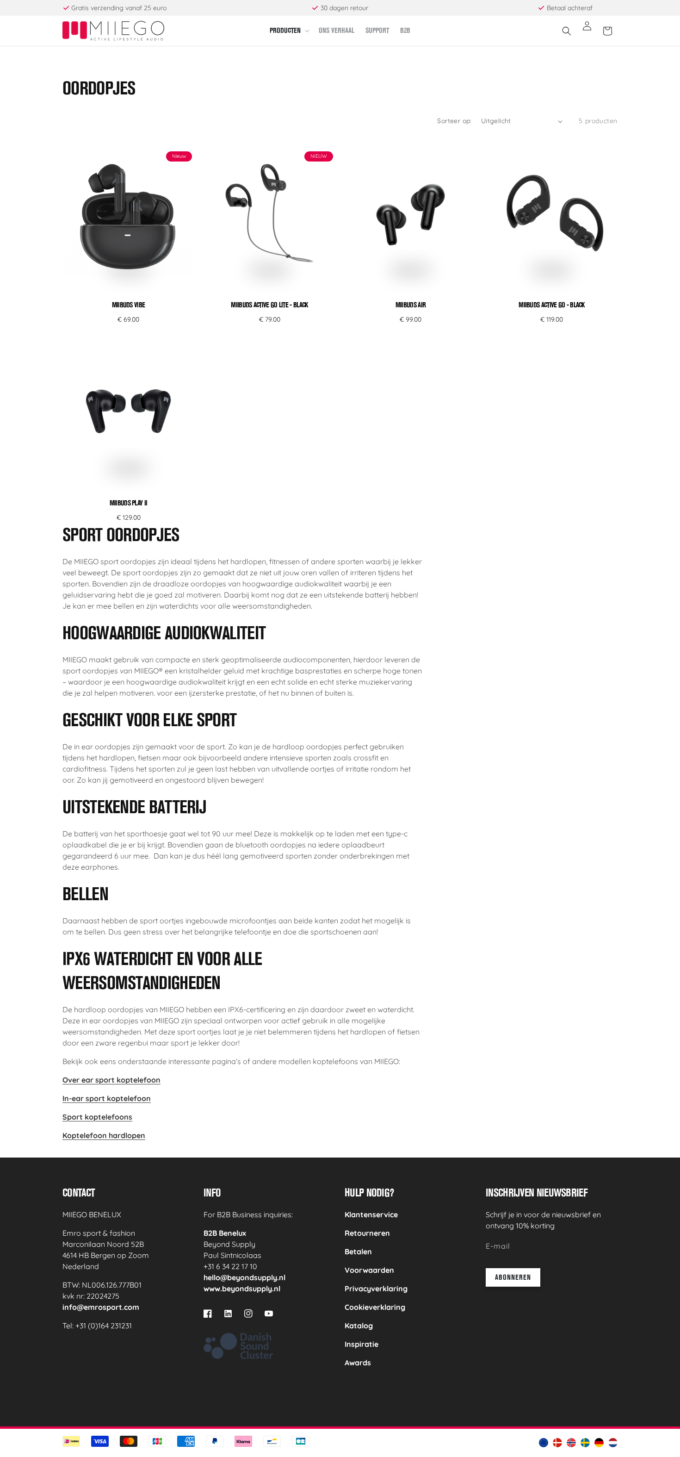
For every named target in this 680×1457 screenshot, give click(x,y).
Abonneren (513, 1277)
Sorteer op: (454, 121)
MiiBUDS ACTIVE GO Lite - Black (269, 304)
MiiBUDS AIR (411, 304)
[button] (288, 30)
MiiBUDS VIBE (128, 304)
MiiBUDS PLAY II (129, 502)
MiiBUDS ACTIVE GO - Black (552, 304)
